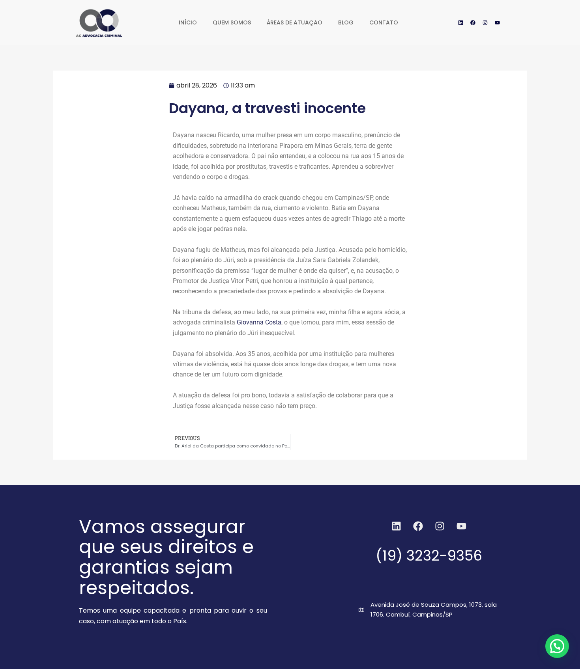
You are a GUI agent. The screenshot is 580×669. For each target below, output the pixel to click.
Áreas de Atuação (294, 22)
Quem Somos (232, 22)
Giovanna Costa (259, 322)
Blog (346, 22)
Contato (383, 22)
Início (188, 22)
